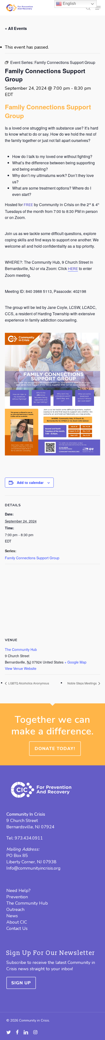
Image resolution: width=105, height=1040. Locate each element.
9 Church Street (22, 820)
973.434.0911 (29, 838)
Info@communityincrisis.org (33, 868)
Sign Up (21, 983)
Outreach (15, 909)
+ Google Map (75, 662)
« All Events (16, 28)
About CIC (16, 922)
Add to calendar (30, 482)
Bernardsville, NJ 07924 (30, 827)
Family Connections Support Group (32, 557)
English (69, 3)
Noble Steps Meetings (82, 683)
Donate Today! (55, 749)
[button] (98, 7)
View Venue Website (20, 668)
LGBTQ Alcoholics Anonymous (28, 683)
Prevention (17, 897)
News (12, 916)
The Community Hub (21, 649)
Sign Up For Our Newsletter (50, 953)
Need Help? (18, 890)
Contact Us (17, 928)
